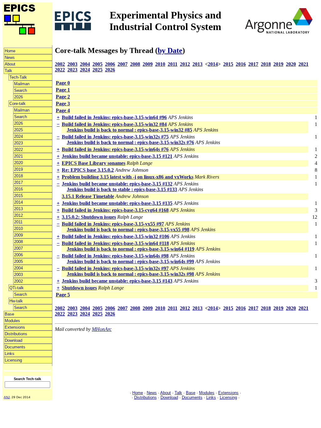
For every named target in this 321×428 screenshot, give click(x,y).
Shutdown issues (79, 287)
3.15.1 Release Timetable (88, 196)
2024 (18, 136)
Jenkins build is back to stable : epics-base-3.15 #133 (122, 189)
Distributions (16, 333)
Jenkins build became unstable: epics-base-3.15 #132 (117, 183)
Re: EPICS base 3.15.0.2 (88, 170)
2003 (18, 274)
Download (13, 340)
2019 (18, 169)
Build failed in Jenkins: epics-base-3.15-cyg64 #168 (115, 210)
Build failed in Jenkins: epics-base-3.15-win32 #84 (114, 124)
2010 (18, 228)
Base (9, 314)
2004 (18, 268)
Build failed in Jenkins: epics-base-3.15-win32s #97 (115, 268)
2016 (18, 189)
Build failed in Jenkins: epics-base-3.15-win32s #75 (115, 136)
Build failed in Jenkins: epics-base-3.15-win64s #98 (115, 255)
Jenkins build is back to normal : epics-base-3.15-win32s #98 (130, 274)
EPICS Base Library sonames (93, 163)
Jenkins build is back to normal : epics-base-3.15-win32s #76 (130, 142)
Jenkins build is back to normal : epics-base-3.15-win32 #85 (129, 130)
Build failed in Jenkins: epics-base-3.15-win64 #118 (115, 243)
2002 (18, 281)
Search (20, 90)
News (10, 57)
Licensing (13, 360)
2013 (18, 208)
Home (10, 51)
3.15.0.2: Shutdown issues (89, 217)
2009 (18, 235)
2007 (18, 248)
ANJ (7, 397)
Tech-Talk (18, 77)
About (10, 64)
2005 (18, 261)
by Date (170, 50)
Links (9, 353)
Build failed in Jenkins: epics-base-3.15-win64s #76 (115, 149)
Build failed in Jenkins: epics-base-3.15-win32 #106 (115, 236)
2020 (18, 162)
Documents (15, 347)
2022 (18, 149)
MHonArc (102, 329)
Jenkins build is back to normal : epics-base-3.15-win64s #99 (130, 261)
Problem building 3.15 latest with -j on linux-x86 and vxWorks (127, 177)
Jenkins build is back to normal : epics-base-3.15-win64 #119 (130, 249)
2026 (18, 97)
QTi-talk (16, 287)
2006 (18, 255)
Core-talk (17, 103)
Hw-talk (16, 301)
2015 (18, 195)
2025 (18, 130)
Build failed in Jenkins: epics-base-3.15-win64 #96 (114, 117)
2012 (18, 215)
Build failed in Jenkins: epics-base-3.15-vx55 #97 (113, 224)
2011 (18, 222)
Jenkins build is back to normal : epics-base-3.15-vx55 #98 (128, 229)
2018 (18, 176)
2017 (18, 182)
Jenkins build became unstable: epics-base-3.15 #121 (117, 156)
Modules (12, 320)
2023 (18, 143)
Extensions (15, 327)
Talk (8, 70)
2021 (18, 156)
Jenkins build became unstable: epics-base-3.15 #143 (117, 281)
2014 (18, 202)
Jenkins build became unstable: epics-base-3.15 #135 (117, 203)
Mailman (21, 83)
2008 (18, 241)
